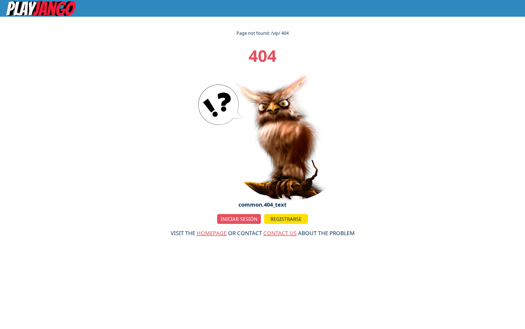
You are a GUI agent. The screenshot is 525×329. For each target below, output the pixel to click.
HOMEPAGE (212, 233)
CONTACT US (280, 233)
